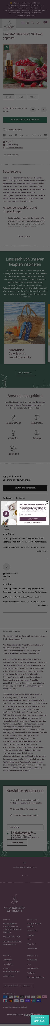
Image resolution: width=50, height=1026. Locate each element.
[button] (40, 1020)
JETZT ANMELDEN (33, 519)
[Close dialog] (47, 502)
